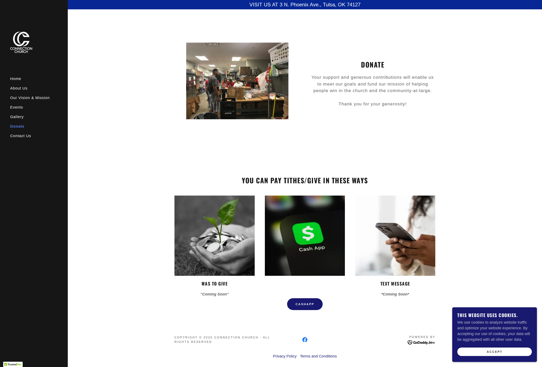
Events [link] (16, 107)
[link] (21, 42)
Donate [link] (17, 126)
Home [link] (15, 79)
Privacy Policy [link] (285, 356)
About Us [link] (19, 88)
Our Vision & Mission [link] (30, 98)
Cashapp (305, 304)
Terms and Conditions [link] (318, 356)
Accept (495, 351)
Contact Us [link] (20, 136)
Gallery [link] (17, 117)
